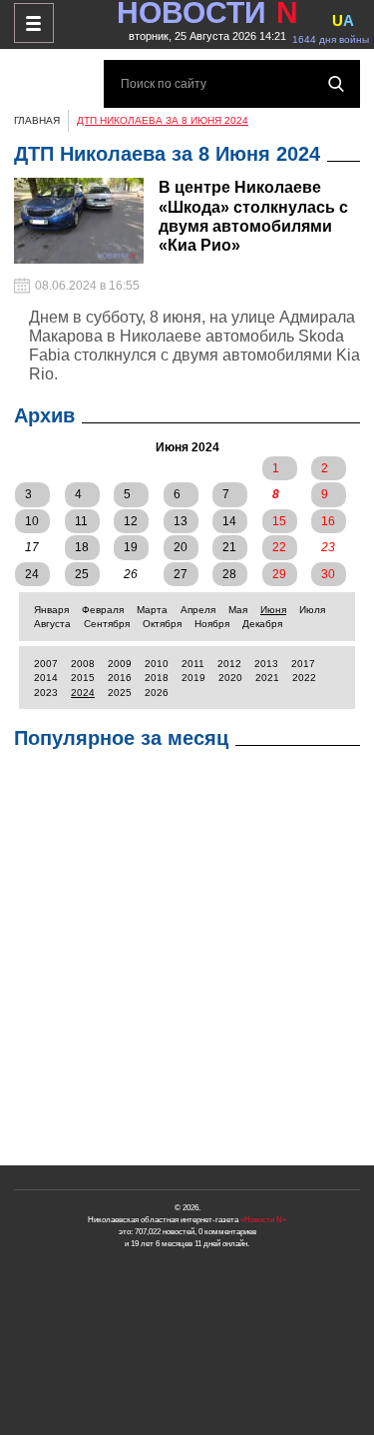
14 (229, 521)
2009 (120, 663)
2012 (229, 663)
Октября (162, 623)
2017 (303, 663)
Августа (52, 623)
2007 (46, 663)
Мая (237, 609)
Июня (273, 609)
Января (51, 609)
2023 (46, 692)
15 (279, 521)
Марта (152, 609)
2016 (120, 677)
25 (82, 574)
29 (279, 574)
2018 (157, 677)
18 (82, 547)
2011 (193, 663)
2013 (266, 663)
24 (32, 574)
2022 (304, 677)
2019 (193, 677)
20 (180, 547)
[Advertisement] (187, 962)
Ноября (211, 623)
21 (229, 547)
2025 (120, 692)
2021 (267, 677)
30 (328, 574)
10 (32, 521)
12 (131, 521)
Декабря (262, 623)
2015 (83, 677)
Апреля (198, 609)
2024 (83, 692)
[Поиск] (336, 84)
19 (131, 547)
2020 (230, 677)
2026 (157, 692)
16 (328, 521)
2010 (157, 663)
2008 (83, 663)
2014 (46, 677)
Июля (312, 609)
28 (229, 574)
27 (180, 574)
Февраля (103, 609)
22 (279, 547)
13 (180, 521)
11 (81, 521)
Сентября (107, 623)
